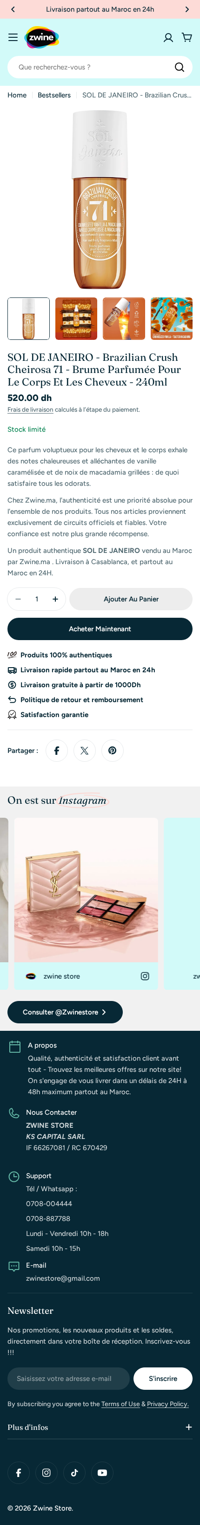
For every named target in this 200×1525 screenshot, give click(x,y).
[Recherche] (179, 67)
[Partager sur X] (84, 750)
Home (17, 95)
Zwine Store (52, 1508)
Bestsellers (54, 95)
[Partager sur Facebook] (57, 750)
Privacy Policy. (168, 1404)
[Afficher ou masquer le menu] (13, 37)
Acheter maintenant (100, 629)
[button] (13, 9)
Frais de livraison (30, 409)
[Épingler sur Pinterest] (112, 750)
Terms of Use (120, 1404)
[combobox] (100, 67)
